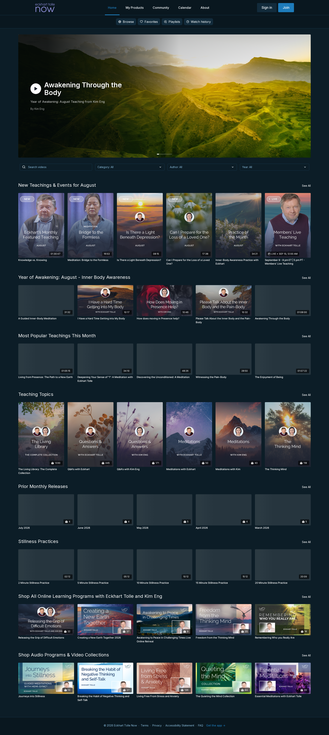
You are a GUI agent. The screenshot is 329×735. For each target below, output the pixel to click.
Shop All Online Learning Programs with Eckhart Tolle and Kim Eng (90, 596)
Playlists (174, 22)
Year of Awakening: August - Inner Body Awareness (74, 277)
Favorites (151, 22)
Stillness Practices (38, 541)
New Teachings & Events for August (57, 185)
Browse (128, 22)
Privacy (157, 725)
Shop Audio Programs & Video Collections (63, 655)
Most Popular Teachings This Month (57, 335)
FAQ (200, 725)
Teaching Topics (35, 394)
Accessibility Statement (179, 725)
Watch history (201, 22)
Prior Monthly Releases (43, 486)
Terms (145, 725)
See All (306, 185)
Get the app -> (215, 725)
